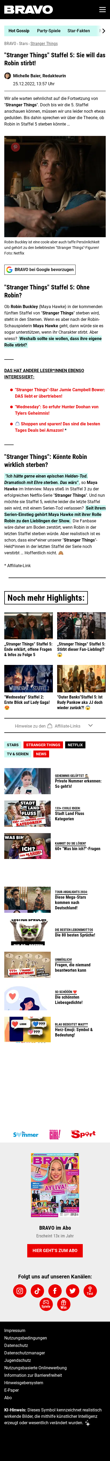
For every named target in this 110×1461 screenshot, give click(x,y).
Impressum (14, 1330)
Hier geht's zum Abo (55, 1250)
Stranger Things (44, 43)
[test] (90, 1291)
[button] (55, 725)
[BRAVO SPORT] (84, 1134)
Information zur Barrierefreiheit (33, 1375)
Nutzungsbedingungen (25, 1338)
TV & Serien (18, 754)
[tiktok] (37, 1291)
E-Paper (11, 1390)
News (41, 754)
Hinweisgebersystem (23, 1382)
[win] (63, 1304)
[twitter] (72, 1291)
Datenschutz (16, 1345)
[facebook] (55, 1291)
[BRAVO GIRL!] (55, 1134)
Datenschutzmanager (24, 1352)
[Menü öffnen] (102, 9)
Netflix (75, 745)
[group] (53, 31)
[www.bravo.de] (28, 9)
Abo (8, 1397)
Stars (23, 43)
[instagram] (19, 1291)
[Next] (101, 31)
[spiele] (46, 1304)
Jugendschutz (17, 1360)
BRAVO (10, 43)
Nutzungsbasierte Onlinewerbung (35, 1367)
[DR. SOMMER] (25, 1134)
